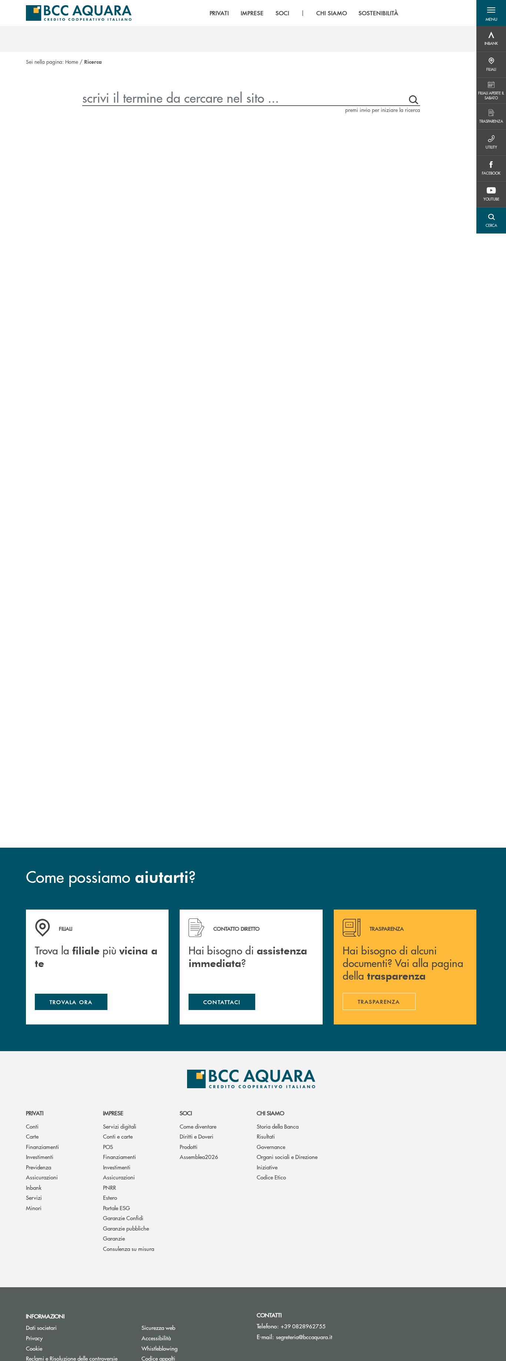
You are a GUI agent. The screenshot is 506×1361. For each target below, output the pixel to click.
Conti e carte (118, 1136)
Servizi (34, 1197)
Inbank (33, 1187)
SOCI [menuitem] (282, 13)
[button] (491, 13)
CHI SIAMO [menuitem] (331, 13)
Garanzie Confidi (123, 1218)
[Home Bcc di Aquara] (79, 13)
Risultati (266, 1136)
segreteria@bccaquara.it (304, 1337)
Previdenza (38, 1167)
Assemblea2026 (199, 1156)
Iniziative (267, 1167)
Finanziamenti (42, 1146)
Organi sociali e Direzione (287, 1156)
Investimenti (39, 1156)
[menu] (304, 13)
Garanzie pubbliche (126, 1228)
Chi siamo (270, 1113)
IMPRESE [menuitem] (252, 13)
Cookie (34, 1348)
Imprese (113, 1113)
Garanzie (114, 1238)
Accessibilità (156, 1338)
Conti (32, 1126)
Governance (271, 1146)
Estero (110, 1197)
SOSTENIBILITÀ (378, 13)
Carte (32, 1136)
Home (71, 61)
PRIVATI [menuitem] (219, 13)
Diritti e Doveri (196, 1136)
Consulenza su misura (128, 1248)
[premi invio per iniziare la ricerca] (412, 97)
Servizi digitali (119, 1126)
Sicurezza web (158, 1327)
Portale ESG (116, 1208)
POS (108, 1146)
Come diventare (198, 1126)
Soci (186, 1113)
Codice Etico (271, 1177)
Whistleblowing (159, 1348)
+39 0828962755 (303, 1326)
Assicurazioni (42, 1177)
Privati (34, 1113)
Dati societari (41, 1327)
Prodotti (188, 1146)
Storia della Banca (278, 1126)
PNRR (109, 1187)
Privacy (34, 1338)
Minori (33, 1208)
